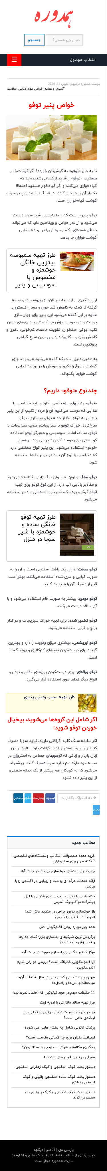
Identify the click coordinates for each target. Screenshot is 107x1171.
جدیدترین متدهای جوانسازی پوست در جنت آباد (57, 871)
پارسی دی (65, 1150)
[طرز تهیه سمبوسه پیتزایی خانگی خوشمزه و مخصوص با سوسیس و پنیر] (77, 263)
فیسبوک (50, 798)
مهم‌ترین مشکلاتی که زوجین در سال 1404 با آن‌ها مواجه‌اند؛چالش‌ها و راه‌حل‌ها (56, 980)
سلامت (12, 88)
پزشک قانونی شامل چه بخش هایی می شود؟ (60, 1027)
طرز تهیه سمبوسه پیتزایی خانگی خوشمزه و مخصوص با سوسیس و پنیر (33, 270)
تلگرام (28, 798)
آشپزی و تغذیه (54, 88)
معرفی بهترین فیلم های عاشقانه (69, 1057)
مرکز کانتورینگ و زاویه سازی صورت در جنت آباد (58, 952)
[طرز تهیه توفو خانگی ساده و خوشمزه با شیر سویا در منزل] (77, 536)
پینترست (38, 798)
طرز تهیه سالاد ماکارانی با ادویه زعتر (67, 1002)
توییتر (96, 810)
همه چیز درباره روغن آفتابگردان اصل (67, 927)
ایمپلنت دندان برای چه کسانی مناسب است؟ (60, 1037)
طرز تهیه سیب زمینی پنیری (49, 697)
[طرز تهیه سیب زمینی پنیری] (87, 711)
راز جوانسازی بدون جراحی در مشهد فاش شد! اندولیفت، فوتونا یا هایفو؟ (60, 914)
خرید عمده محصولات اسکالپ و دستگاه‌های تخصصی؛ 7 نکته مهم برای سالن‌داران (54, 858)
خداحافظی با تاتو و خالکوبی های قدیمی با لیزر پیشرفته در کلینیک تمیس (59, 899)
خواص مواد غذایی (30, 88)
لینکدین (18, 798)
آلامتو (50, 1150)
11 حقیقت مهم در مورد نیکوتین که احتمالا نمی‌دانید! (54, 992)
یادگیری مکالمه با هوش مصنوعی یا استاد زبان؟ (58, 1047)
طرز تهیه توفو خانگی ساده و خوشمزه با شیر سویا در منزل (37, 528)
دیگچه (38, 1150)
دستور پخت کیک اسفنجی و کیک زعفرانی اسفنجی (55, 1066)
